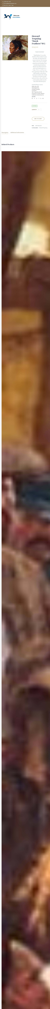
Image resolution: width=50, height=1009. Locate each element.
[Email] (43, 98)
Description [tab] (5, 132)
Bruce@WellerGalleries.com (10, 3)
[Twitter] (34, 98)
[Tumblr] (39, 98)
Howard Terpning (43, 127)
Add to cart (38, 118)
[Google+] (37, 98)
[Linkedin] (41, 98)
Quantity (34, 109)
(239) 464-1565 (7, 1)
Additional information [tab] (17, 132)
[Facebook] (32, 98)
